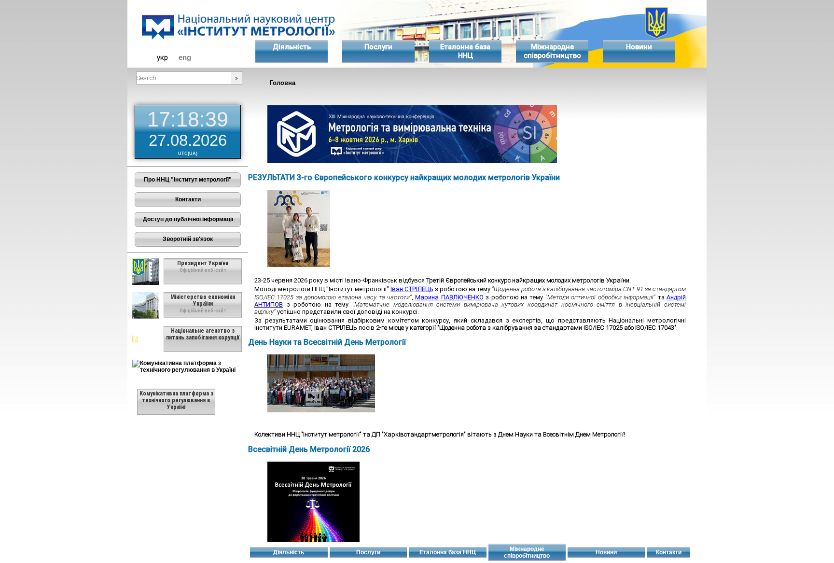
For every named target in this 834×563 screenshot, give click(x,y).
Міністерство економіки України (202, 300)
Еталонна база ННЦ (465, 51)
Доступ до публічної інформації (188, 219)
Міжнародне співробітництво (552, 51)
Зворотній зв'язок (188, 239)
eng (185, 57)
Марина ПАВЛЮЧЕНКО (449, 297)
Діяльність (292, 46)
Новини (639, 46)
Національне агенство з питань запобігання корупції (202, 334)
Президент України (202, 263)
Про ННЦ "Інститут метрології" (188, 179)
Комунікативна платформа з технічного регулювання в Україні (176, 400)
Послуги (378, 46)
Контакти (188, 199)
